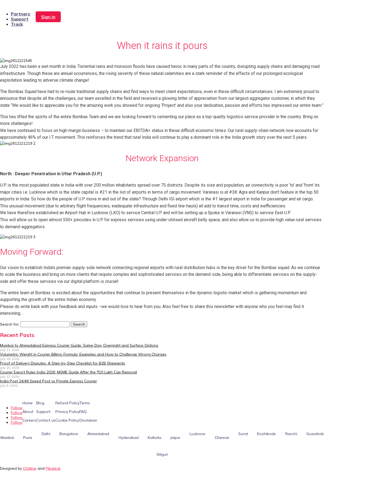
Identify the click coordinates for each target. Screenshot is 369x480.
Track (17, 24)
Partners (20, 13)
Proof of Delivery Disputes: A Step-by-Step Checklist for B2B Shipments (62, 363)
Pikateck (53, 468)
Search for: (9, 324)
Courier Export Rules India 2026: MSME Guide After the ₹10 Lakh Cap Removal (68, 372)
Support (19, 19)
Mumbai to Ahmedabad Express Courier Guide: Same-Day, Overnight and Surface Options (79, 345)
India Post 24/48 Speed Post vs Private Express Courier (48, 381)
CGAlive (29, 468)
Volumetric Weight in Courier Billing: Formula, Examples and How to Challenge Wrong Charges (83, 354)
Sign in (48, 16)
